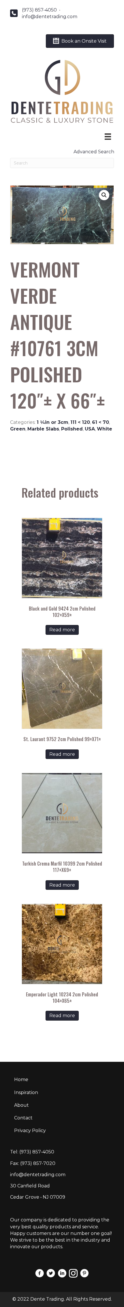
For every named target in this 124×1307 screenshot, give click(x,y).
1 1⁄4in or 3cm (52, 422)
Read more (62, 629)
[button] (104, 195)
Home (21, 1079)
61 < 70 (100, 422)
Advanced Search (94, 151)
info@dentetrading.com (49, 16)
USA (90, 429)
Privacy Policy (30, 1130)
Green (17, 429)
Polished (72, 429)
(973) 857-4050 (39, 10)
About (21, 1105)
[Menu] (107, 136)
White (104, 429)
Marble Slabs (43, 429)
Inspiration (26, 1092)
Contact (23, 1118)
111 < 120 (80, 422)
